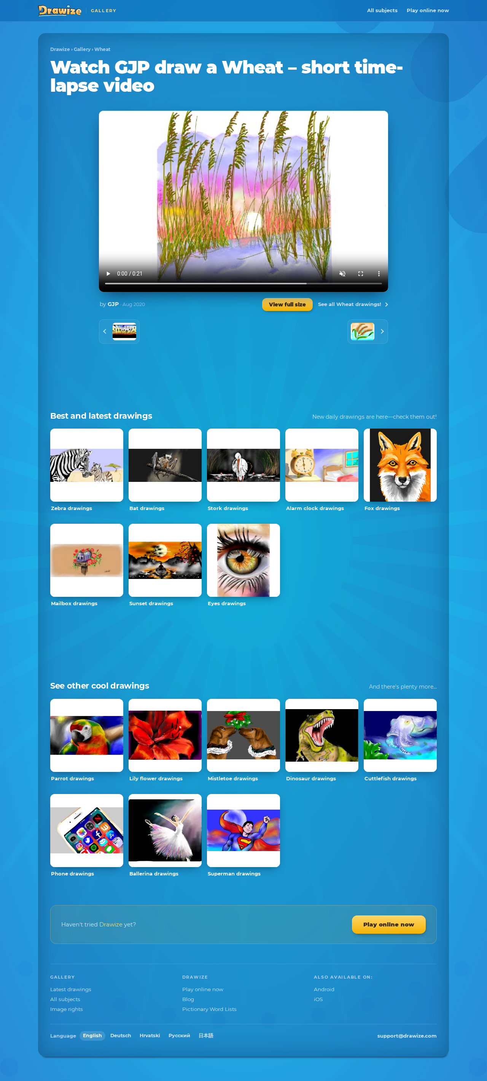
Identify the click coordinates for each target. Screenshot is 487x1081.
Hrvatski (150, 1035)
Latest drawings (70, 989)
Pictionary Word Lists (209, 1009)
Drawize (60, 49)
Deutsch (120, 1035)
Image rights (66, 1009)
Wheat (102, 49)
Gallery (82, 49)
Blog (188, 999)
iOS (318, 999)
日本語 (206, 1035)
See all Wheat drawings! (349, 304)
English (92, 1035)
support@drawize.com (407, 1036)
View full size (287, 304)
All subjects (382, 10)
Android (324, 989)
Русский (179, 1035)
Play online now (428, 10)
